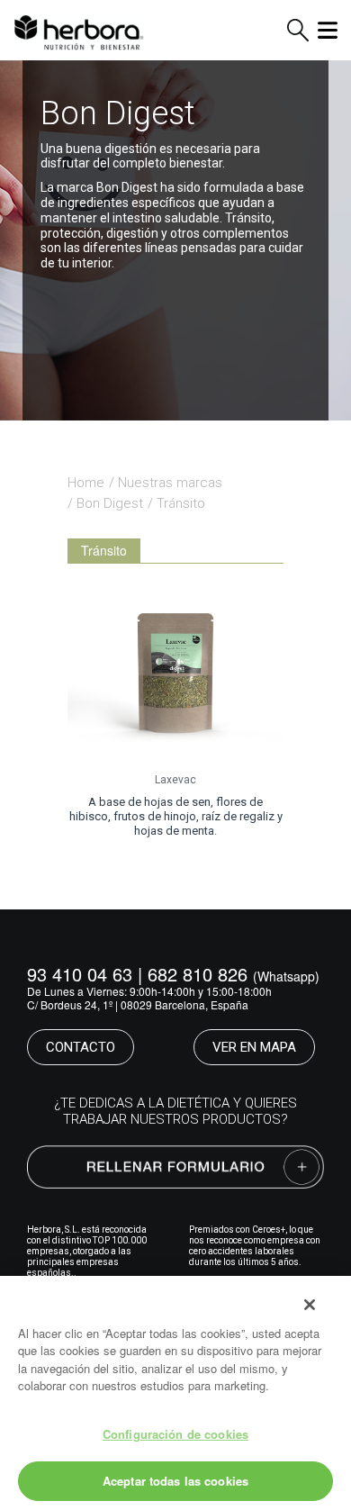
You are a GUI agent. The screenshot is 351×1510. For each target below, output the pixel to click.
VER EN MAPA (254, 1047)
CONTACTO (80, 1047)
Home (86, 483)
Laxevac (175, 779)
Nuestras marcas (170, 483)
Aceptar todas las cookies (175, 1480)
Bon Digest (109, 503)
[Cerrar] (309, 1305)
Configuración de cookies (175, 1433)
